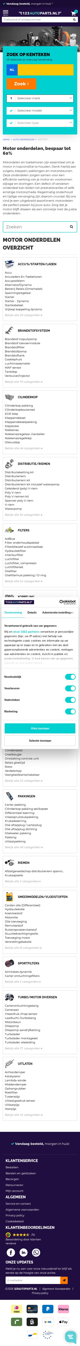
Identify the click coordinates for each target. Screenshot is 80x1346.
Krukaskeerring (15, 821)
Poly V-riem (13, 492)
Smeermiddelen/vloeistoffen (43, 897)
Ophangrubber (15, 1088)
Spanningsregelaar (18, 293)
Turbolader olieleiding (20, 1042)
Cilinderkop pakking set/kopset (26, 809)
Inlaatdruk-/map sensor (21, 1014)
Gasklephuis (13, 359)
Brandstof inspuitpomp (21, 339)
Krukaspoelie (14, 875)
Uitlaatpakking (15, 841)
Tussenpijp (12, 1096)
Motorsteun (13, 1022)
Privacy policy (15, 1215)
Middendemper (16, 1084)
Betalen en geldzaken (21, 1173)
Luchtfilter (12, 559)
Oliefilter (11, 571)
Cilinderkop (28, 397)
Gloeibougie (13, 754)
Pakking (10, 837)
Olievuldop (12, 442)
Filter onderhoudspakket (22, 542)
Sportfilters (28, 963)
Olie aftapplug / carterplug (23, 825)
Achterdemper (15, 1072)
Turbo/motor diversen (37, 997)
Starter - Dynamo (17, 301)
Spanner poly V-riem (19, 500)
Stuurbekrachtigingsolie (21, 933)
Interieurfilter (14, 555)
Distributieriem (15, 476)
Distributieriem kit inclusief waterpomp (32, 484)
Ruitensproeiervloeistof (21, 929)
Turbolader (12, 1034)
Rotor (8, 766)
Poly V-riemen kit (17, 496)
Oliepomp (12, 1026)
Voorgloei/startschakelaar (22, 774)
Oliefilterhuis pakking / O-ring (25, 575)
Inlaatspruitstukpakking (21, 817)
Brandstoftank (15, 355)
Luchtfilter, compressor (21, 563)
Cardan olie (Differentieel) (22, 905)
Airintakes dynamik (18, 972)
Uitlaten (25, 1064)
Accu (8, 272)
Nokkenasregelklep (18, 438)
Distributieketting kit (19, 472)
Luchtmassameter (17, 363)
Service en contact (18, 1203)
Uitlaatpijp (12, 1104)
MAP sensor (13, 367)
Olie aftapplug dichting (21, 829)
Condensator (14, 750)
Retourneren (14, 1185)
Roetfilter (11, 1092)
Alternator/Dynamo (18, 285)
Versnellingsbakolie (18, 942)
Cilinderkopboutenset (20, 409)
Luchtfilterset (14, 567)
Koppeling (26, 597)
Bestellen (12, 1167)
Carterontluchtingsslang (22, 1005)
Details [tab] (32, 612)
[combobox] (44, 98)
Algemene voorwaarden (22, 1209)
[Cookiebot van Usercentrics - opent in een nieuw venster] (59, 602)
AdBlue (10, 538)
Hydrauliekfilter (15, 551)
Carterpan (12, 1010)
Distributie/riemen (34, 464)
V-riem (9, 504)
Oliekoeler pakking (18, 833)
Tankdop (11, 371)
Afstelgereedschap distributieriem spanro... (34, 871)
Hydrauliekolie (15, 909)
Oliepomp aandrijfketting (22, 1030)
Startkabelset (14, 305)
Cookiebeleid (15, 1221)
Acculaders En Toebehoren (23, 276)
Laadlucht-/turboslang (20, 1018)
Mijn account (14, 1191)
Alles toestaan (40, 728)
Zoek (20, 83)
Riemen (23, 863)
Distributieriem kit (17, 480)
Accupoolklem (15, 281)
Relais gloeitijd (15, 762)
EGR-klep (11, 414)
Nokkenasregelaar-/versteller (25, 434)
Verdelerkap (13, 771)
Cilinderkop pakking (19, 405)
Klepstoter (12, 426)
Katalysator (12, 1076)
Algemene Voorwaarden (56, 1289)
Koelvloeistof (13, 913)
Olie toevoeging (16, 921)
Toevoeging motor (17, 937)
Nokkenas (12, 430)
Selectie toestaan (40, 740)
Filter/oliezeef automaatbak (24, 546)
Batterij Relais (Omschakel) (23, 289)
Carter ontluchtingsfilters (22, 976)
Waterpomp (13, 509)
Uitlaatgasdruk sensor (20, 1100)
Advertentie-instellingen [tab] (58, 612)
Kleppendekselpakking (21, 422)
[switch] (70, 688)
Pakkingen (26, 796)
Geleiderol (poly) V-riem (21, 488)
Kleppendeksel (15, 418)
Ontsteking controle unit (22, 758)
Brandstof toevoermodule (22, 343)
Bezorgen (12, 1179)
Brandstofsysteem (34, 330)
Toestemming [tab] (13, 612)
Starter (9, 297)
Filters (23, 530)
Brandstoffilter (15, 347)
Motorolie (11, 917)
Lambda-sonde (15, 1080)
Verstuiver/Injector (17, 376)
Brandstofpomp (16, 351)
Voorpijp (10, 1109)
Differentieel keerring (19, 813)
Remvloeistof (14, 925)
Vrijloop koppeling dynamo (23, 309)
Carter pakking (15, 804)
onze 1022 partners (26, 631)
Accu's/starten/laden (37, 264)
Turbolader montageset (21, 1038)
